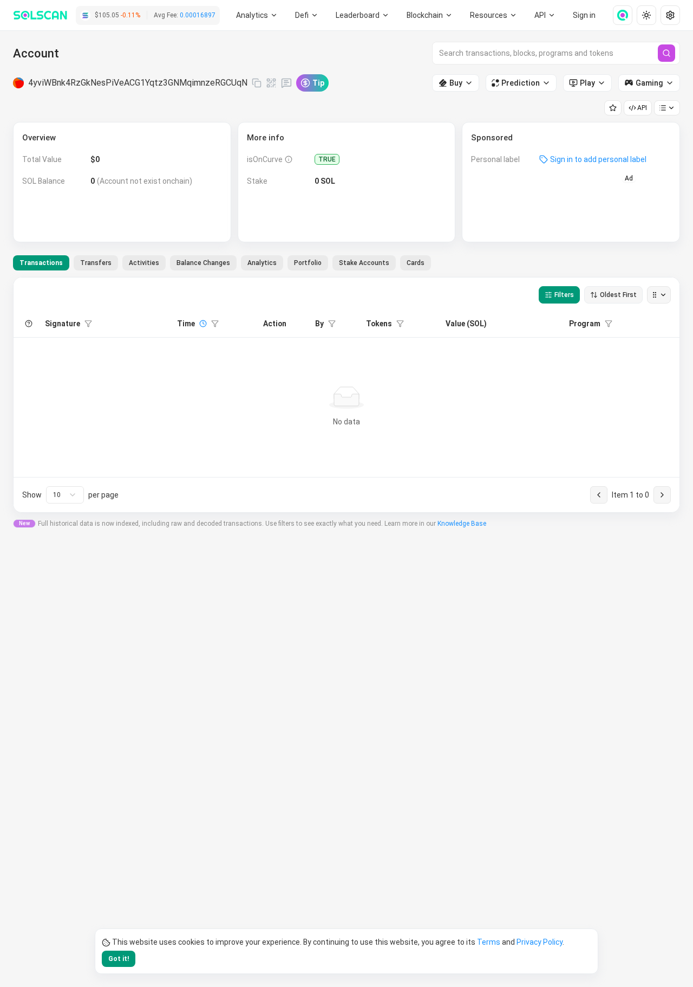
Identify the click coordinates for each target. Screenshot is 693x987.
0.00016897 (197, 15)
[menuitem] (256, 15)
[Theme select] (646, 15)
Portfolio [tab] (308, 263)
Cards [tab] (415, 263)
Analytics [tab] (262, 263)
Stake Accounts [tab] (364, 263)
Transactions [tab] (41, 263)
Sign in (584, 15)
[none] (618, 15)
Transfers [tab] (96, 263)
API (642, 108)
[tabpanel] (346, 395)
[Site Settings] (670, 15)
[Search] (666, 53)
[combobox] (65, 495)
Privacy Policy (540, 942)
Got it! (118, 959)
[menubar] (430, 15)
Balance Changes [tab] (203, 263)
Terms (488, 942)
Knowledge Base (461, 523)
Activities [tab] (144, 263)
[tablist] (222, 262)
